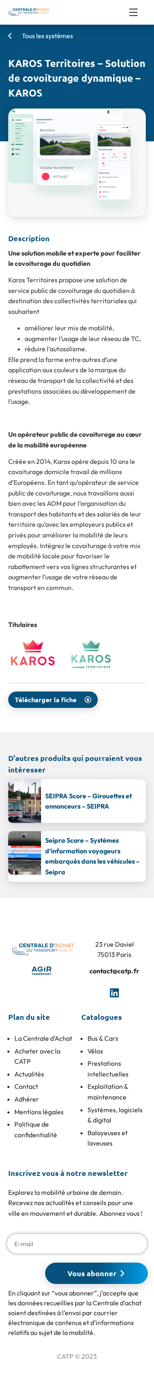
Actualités (29, 1074)
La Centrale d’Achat (43, 1038)
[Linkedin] (114, 992)
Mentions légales (39, 1112)
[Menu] (137, 12)
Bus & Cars (102, 1038)
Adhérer (26, 1099)
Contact (26, 1086)
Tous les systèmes (47, 36)
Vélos (95, 1051)
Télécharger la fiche (45, 699)
